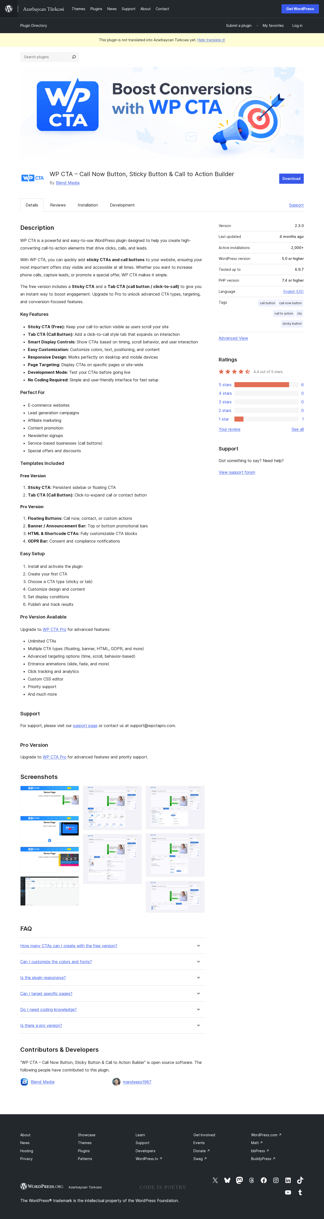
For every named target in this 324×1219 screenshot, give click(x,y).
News (25, 1143)
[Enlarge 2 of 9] (72, 822)
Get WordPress (300, 9)
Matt (257, 1143)
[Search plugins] (74, 57)
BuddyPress (263, 1158)
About (25, 1135)
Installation (88, 205)
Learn (140, 1135)
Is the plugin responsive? (43, 977)
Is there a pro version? (41, 1025)
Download (291, 178)
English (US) (294, 291)
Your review (229, 429)
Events (199, 1143)
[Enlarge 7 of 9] (197, 792)
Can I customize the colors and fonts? (56, 961)
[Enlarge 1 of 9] (72, 792)
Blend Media (67, 182)
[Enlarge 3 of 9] (72, 853)
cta (299, 313)
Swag (200, 1158)
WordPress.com (266, 1135)
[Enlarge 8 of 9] (197, 840)
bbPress (260, 1151)
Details (32, 205)
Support (296, 205)
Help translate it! (211, 40)
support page (85, 725)
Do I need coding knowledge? (48, 1009)
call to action (283, 313)
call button (267, 303)
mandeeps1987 (137, 1081)
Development (122, 205)
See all (298, 429)
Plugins (84, 1151)
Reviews (58, 205)
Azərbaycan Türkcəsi (85, 1187)
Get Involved (204, 1135)
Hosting (26, 1151)
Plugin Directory (33, 25)
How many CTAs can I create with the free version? (68, 945)
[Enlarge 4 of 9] (72, 883)
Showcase (86, 1135)
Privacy (26, 1158)
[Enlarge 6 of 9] (134, 840)
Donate (201, 1151)
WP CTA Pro (54, 629)
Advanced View (233, 338)
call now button (290, 303)
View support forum (237, 472)
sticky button (292, 323)
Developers (145, 1151)
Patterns (85, 1158)
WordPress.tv (149, 1158)
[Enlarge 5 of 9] (134, 792)
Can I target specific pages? (46, 993)
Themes (85, 1143)
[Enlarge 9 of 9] (197, 887)
